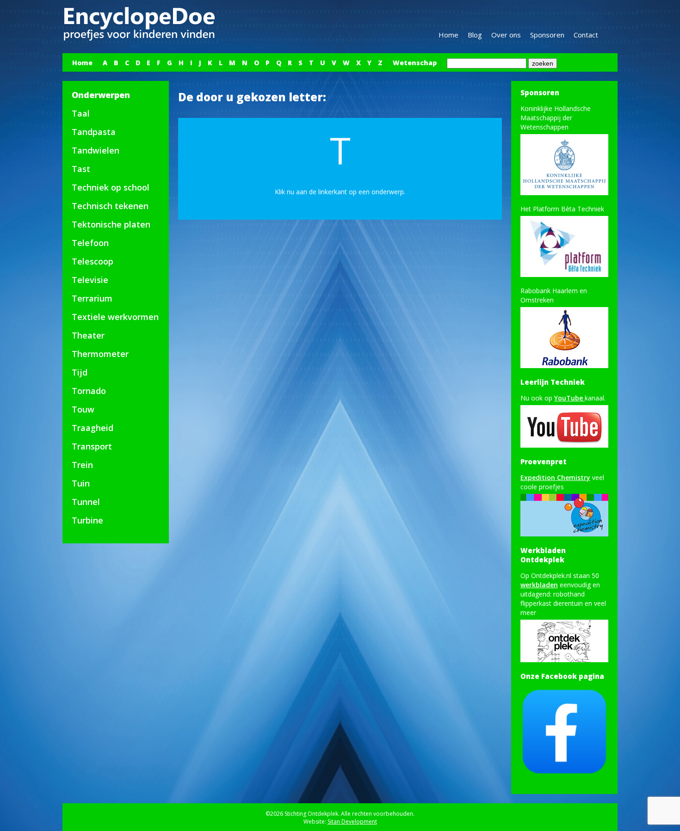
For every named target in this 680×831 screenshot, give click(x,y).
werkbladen (539, 584)
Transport (92, 446)
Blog (475, 34)
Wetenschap (415, 62)
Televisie (90, 279)
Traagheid (92, 427)
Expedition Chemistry (555, 477)
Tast (81, 168)
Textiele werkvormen (115, 316)
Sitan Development (352, 821)
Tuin (81, 483)
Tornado (89, 390)
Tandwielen (95, 150)
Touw (83, 409)
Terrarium (92, 298)
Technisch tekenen (110, 205)
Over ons (506, 34)
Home (448, 34)
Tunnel (86, 501)
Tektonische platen (111, 224)
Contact (586, 34)
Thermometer (100, 353)
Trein (82, 464)
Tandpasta (94, 131)
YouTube (569, 398)
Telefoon (90, 242)
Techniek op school (110, 187)
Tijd (79, 372)
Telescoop (92, 261)
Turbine (87, 520)
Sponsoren (547, 34)
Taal (81, 113)
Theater (88, 335)
